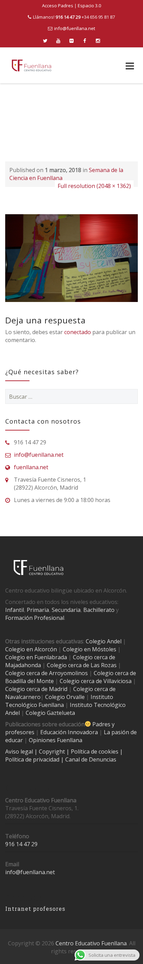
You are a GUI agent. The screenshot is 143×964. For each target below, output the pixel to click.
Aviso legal (19, 751)
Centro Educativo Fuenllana (91, 943)
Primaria (38, 610)
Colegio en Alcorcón (31, 649)
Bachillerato (99, 610)
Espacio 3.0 (89, 5)
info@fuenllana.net (74, 28)
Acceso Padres (57, 5)
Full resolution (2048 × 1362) (94, 186)
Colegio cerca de (26, 673)
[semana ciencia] (71, 257)
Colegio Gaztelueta (50, 713)
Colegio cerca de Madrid (36, 689)
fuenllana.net (31, 467)
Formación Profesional (34, 618)
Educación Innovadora (69, 732)
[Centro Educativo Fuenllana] (31, 65)
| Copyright (50, 751)
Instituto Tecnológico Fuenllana (59, 701)
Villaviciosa (117, 681)
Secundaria (66, 610)
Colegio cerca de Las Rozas (82, 665)
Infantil (14, 610)
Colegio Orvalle (65, 697)
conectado (77, 332)
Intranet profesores (35, 908)
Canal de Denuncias (90, 759)
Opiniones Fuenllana (55, 740)
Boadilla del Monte (29, 681)
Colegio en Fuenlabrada (36, 657)
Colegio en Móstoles (89, 649)
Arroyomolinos (68, 673)
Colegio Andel (103, 641)
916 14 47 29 (21, 844)
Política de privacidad (33, 759)
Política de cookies (95, 751)
